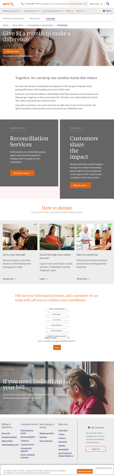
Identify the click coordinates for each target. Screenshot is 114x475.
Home (5, 25)
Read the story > (22, 173)
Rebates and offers (47, 433)
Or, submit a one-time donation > (18, 55)
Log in (42, 279)
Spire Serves (35, 18)
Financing (43, 437)
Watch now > (80, 185)
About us (80, 10)
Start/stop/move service (27, 431)
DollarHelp (50, 18)
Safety (68, 10)
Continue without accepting (104, 468)
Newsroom (62, 442)
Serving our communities (13, 18)
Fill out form (82, 279)
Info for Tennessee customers (28, 455)
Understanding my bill (10, 444)
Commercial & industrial (26, 449)
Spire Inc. (63, 424)
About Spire (17, 25)
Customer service (31, 10)
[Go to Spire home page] (8, 4)
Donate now (12, 51)
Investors (62, 438)
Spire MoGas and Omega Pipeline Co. (65, 454)
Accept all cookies (84, 471)
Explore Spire (95, 4)
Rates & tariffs (7, 441)
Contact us (25, 440)
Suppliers (61, 445)
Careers (61, 434)
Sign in (108, 11)
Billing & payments (11, 10)
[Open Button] (108, 4)
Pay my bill (6, 433)
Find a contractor (46, 441)
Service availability (28, 437)
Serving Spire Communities (40, 25)
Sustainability (63, 449)
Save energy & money (52, 10)
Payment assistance (9, 437)
